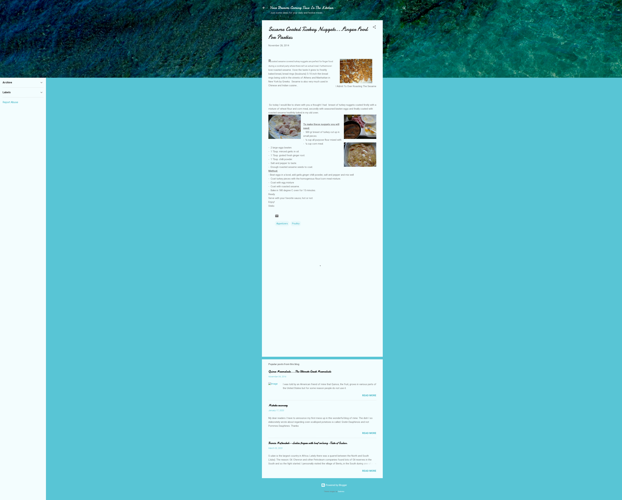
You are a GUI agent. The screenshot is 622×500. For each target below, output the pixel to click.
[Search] (404, 9)
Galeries (341, 491)
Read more (369, 395)
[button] (374, 27)
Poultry (295, 223)
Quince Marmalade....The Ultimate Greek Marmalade (299, 372)
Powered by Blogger (336, 485)
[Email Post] (277, 217)
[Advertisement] (395, 71)
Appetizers (282, 223)
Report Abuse (10, 102)
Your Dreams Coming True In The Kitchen (301, 7)
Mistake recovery (278, 405)
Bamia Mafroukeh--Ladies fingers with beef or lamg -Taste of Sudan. (308, 443)
